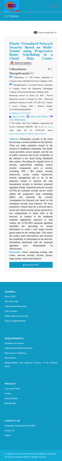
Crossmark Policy (12, 389)
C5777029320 (11, 16)
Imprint (8, 435)
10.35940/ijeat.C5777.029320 (20, 113)
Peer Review (10, 358)
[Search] (46, 6)
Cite (11, 120)
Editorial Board (11, 398)
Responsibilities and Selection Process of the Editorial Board (31, 364)
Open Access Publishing (15, 353)
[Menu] (53, 6)
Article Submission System (16, 316)
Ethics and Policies (38, 116)
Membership (10, 403)
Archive (8, 393)
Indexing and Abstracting (15, 306)
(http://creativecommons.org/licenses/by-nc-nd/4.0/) (27, 134)
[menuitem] (46, 6)
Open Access (18, 116)
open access (48, 127)
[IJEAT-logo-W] (26, 6)
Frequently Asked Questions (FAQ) (20, 426)
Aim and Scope (11, 301)
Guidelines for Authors (14, 343)
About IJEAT (10, 296)
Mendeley (21, 120)
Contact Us (9, 430)
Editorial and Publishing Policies (19, 348)
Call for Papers (11, 311)
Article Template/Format (15, 321)
